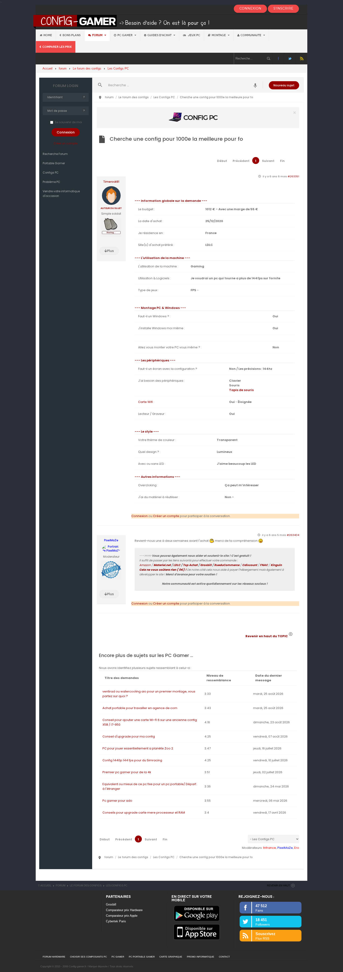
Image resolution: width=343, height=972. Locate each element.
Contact (224, 956)
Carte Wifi (145, 402)
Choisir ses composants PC (88, 956)
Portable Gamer (54, 163)
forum (97, 35)
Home (47, 35)
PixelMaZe (111, 540)
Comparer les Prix (57, 47)
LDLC (176, 565)
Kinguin (276, 565)
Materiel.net (162, 565)
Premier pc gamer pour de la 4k (126, 772)
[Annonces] (255, 85)
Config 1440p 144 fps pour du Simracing (132, 760)
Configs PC (51, 173)
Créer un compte (65, 143)
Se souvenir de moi (68, 122)
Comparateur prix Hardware (124, 910)
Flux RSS (301, 58)
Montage (219, 35)
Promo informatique (200, 956)
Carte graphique (170, 956)
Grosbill (206, 565)
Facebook (278, 58)
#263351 (293, 176)
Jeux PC (193, 35)
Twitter (290, 58)
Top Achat (190, 565)
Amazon (145, 565)
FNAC (264, 565)
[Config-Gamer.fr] (121, 21)
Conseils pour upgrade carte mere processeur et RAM (143, 812)
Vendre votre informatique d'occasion (61, 193)
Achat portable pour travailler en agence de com (139, 708)
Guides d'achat (159, 35)
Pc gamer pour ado (117, 800)
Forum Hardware (54, 956)
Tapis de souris (241, 390)
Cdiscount (249, 565)
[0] (198, 117)
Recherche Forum (55, 154)
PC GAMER (118, 956)
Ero (296, 848)
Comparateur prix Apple (121, 915)
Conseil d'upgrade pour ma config (128, 736)
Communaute (251, 35)
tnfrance (269, 848)
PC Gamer (125, 35)
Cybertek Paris (116, 921)
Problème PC (51, 182)
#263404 (293, 535)
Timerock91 (111, 182)
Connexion (139, 516)
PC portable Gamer (142, 956)
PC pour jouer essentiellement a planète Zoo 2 (137, 748)
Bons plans (71, 35)
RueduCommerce (226, 565)
